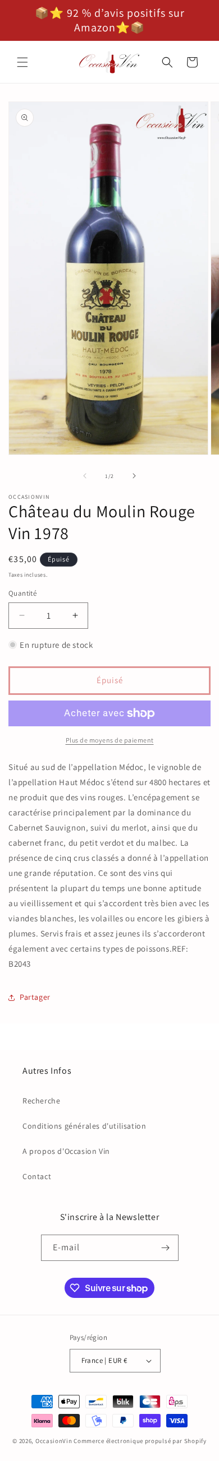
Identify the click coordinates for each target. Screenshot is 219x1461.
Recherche (41, 1101)
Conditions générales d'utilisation (84, 1126)
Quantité (22, 593)
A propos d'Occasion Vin (66, 1151)
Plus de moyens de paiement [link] (110, 740)
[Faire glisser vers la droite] (134, 475)
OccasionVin (53, 1441)
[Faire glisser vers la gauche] (84, 475)
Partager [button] (35, 997)
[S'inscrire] (165, 1248)
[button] (22, 62)
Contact (36, 1176)
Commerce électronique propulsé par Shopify (140, 1441)
